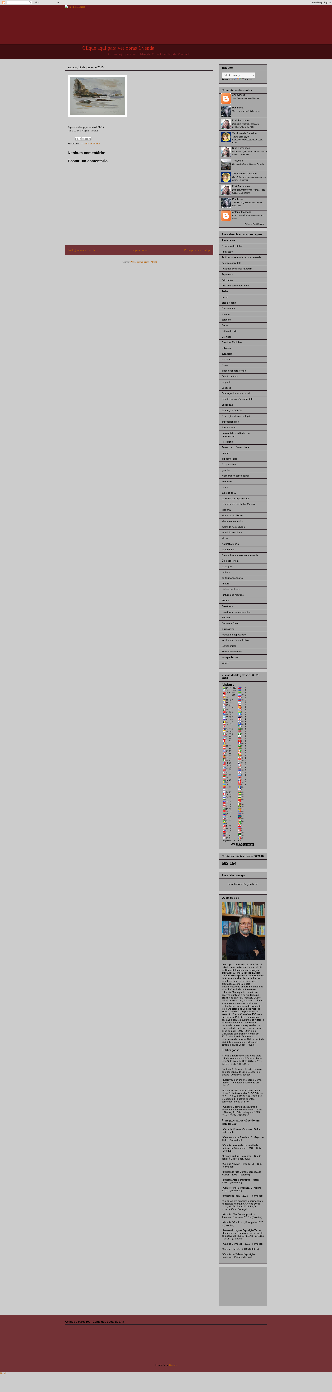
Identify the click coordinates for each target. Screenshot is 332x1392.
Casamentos (229, 308)
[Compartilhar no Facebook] (86, 139)
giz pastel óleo (229, 458)
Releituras (227, 606)
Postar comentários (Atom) (143, 262)
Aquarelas (227, 274)
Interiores (227, 481)
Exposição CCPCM (232, 410)
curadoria (227, 353)
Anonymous (238, 94)
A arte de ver (229, 240)
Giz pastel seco (230, 464)
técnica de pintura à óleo (235, 640)
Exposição (227, 404)
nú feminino (228, 549)
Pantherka (237, 107)
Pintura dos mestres (233, 594)
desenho (226, 359)
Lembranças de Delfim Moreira (239, 504)
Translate (247, 79)
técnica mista (229, 645)
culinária (226, 348)
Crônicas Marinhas (232, 342)
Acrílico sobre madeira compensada (241, 257)
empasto (226, 382)
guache (226, 470)
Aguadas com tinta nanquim (237, 268)
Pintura (225, 583)
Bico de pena (229, 302)
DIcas (225, 365)
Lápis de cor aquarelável (235, 498)
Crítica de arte (229, 331)
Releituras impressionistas (236, 612)
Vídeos (225, 663)
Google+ (4, 1373)
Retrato (226, 617)
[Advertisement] (239, 1285)
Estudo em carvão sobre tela (237, 399)
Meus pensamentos (232, 521)
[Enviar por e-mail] (76, 139)
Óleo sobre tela (230, 560)
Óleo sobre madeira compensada (240, 555)
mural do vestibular (232, 532)
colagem (226, 319)
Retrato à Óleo (230, 623)
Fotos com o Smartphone (236, 447)
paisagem (227, 566)
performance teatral (232, 577)
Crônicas (226, 336)
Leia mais (250, 127)
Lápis (225, 487)
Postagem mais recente (82, 250)
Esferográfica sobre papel (236, 393)
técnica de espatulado (234, 634)
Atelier (225, 291)
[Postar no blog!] (80, 139)
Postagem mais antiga (197, 250)
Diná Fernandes (241, 120)
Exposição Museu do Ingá (236, 416)
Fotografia (227, 441)
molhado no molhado (233, 526)
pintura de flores (230, 589)
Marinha (226, 509)
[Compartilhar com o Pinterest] (89, 139)
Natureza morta (230, 543)
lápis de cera (229, 492)
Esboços (226, 387)
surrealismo (228, 629)
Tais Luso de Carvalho (244, 133)
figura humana (230, 427)
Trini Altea (237, 160)
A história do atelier (232, 246)
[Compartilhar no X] (83, 139)
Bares (225, 297)
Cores (225, 325)
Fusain (225, 453)
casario (226, 314)
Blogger (173, 1365)
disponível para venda (234, 370)
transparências (230, 657)
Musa (225, 538)
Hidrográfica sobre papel (235, 475)
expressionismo (230, 421)
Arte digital (227, 280)
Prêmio (225, 600)
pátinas (226, 572)
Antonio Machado (241, 211)
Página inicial (140, 250)
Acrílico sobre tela (231, 263)
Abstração (227, 251)
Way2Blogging (258, 224)
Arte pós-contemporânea (235, 285)
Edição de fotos (230, 376)
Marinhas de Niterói (90, 143)
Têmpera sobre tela (232, 651)
